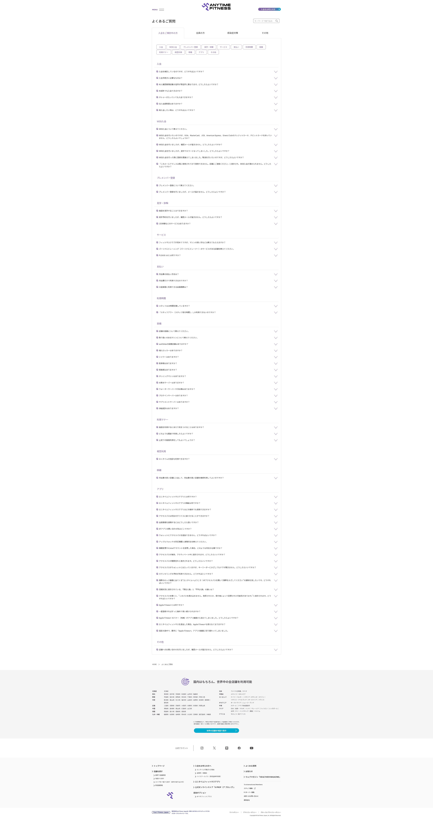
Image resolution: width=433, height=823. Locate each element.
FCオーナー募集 (249, 792)
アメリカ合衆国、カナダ (239, 691)
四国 (153, 711)
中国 (153, 708)
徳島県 (166, 711)
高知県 (184, 711)
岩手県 (172, 694)
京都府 (178, 705)
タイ (236, 711)
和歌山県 (202, 705)
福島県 (195, 694)
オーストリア (252, 700)
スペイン (261, 697)
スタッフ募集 (248, 788)
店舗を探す (158, 771)
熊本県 (184, 714)
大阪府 (184, 705)
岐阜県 (201, 700)
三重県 (166, 705)
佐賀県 (172, 714)
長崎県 (178, 714)
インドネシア (244, 711)
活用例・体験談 (202, 773)
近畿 (153, 705)
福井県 (184, 700)
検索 (276, 21)
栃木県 (172, 697)
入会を (268, 9)
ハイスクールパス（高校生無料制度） (209, 776)
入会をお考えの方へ (203, 765)
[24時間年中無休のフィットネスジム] (216, 7)
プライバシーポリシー (250, 812)
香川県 (172, 711)
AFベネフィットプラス (204, 796)
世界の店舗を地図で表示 (216, 730)
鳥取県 (166, 708)
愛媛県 (178, 711)
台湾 (232, 711)
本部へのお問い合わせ (251, 796)
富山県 (172, 700)
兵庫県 (189, 705)
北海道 (154, 691)
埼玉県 (184, 697)
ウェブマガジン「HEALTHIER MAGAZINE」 (263, 776)
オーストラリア (236, 703)
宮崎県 (195, 714)
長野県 (195, 700)
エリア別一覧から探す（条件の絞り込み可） (170, 782)
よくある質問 (250, 765)
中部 (153, 700)
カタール (234, 705)
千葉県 (189, 697)
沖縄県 (208, 714)
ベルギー (240, 697)
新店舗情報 (159, 785)
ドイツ (233, 697)
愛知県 (166, 703)
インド (247, 708)
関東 (153, 697)
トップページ (159, 765)
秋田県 (184, 694)
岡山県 (178, 708)
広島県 (184, 708)
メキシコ (234, 694)
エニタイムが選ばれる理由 (205, 769)
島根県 (172, 708)
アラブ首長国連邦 (244, 705)
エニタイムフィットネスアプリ (207, 781)
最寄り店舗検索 (160, 775)
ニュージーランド (248, 703)
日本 (232, 708)
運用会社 (247, 800)
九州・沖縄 (156, 714)
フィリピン (263, 708)
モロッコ (234, 714)
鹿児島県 (202, 714)
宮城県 (178, 694)
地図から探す (159, 778)
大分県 (189, 714)
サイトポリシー (234, 812)
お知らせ (249, 771)
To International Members (253, 784)
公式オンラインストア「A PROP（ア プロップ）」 (215, 787)
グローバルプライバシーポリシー (271, 812)
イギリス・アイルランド (239, 700)
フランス (261, 700)
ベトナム (257, 711)
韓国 (251, 711)
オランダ (254, 697)
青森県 (166, 694)
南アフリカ (241, 714)
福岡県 (166, 714)
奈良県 (195, 705)
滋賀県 (172, 705)
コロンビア (241, 694)
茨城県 (166, 697)
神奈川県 (202, 697)
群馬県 (178, 697)
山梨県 (189, 700)
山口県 (189, 708)
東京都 (195, 697)
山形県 (189, 694)
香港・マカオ (239, 708)
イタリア (247, 697)
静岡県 (207, 700)
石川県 (178, 700)
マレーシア (255, 708)
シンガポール (273, 708)
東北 (153, 694)
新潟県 (166, 700)
